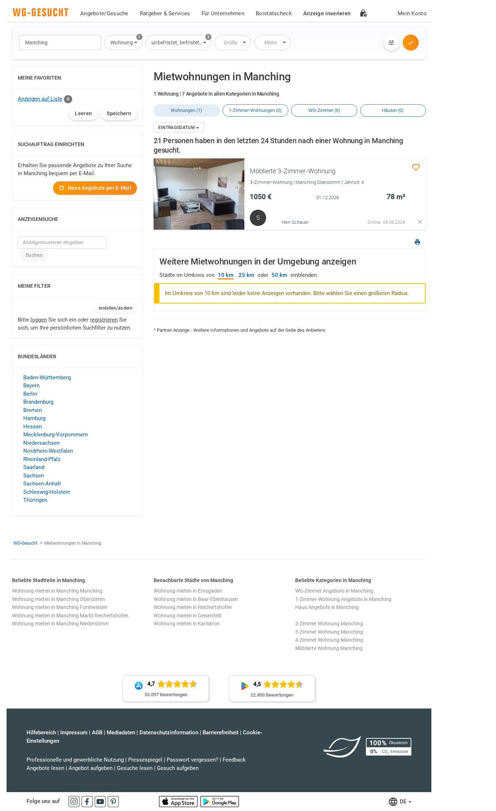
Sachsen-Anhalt (42, 483)
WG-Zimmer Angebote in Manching (334, 591)
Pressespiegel (145, 759)
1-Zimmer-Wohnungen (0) (255, 110)
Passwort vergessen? (192, 759)
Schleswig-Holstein (46, 492)
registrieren (104, 319)
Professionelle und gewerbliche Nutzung (75, 759)
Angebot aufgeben (91, 768)
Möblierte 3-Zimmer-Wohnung (293, 170)
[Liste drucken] (417, 243)
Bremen (32, 410)
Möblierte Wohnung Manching (329, 648)
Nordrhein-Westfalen (48, 451)
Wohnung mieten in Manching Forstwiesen (59, 607)
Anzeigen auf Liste (40, 99)
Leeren (83, 113)
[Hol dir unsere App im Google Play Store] (220, 801)
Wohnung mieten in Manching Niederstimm (60, 623)
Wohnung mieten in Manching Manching (57, 591)
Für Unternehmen (223, 13)
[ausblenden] (419, 222)
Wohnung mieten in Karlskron (187, 623)
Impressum (74, 732)
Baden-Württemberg (47, 377)
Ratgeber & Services (165, 13)
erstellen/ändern (116, 308)
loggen (39, 319)
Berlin (30, 394)
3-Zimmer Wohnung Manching (329, 632)
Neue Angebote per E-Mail (99, 188)
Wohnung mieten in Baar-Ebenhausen (196, 599)
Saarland (33, 467)
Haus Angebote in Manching (327, 607)
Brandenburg (38, 402)
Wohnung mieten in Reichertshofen (193, 607)
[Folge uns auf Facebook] (87, 801)
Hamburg (34, 418)
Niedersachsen (41, 443)
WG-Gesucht (25, 543)
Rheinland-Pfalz (41, 459)
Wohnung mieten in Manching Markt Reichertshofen (70, 615)
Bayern (31, 385)
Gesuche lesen (135, 768)
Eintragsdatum (177, 127)
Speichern (119, 113)
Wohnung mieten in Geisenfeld (187, 615)
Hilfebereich (41, 732)
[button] (123, 42)
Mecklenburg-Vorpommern (55, 434)
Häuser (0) (393, 110)
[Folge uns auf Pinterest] (113, 801)
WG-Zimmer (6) (324, 110)
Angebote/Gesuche (104, 13)
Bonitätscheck (274, 13)
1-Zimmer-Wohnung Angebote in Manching (343, 599)
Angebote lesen (45, 768)
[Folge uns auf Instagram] (74, 801)
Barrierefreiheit (221, 732)
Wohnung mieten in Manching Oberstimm (58, 599)
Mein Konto (412, 13)
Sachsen (33, 475)
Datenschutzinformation (168, 732)
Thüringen (35, 500)
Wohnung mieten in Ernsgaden (188, 591)
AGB (97, 732)
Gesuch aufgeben (178, 768)
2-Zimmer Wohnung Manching (329, 623)
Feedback (234, 759)
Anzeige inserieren (326, 13)
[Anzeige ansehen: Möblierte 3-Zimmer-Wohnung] (199, 194)
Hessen (32, 426)
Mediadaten (121, 732)
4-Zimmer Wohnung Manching (329, 640)
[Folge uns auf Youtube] (100, 801)
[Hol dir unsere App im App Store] (179, 801)
